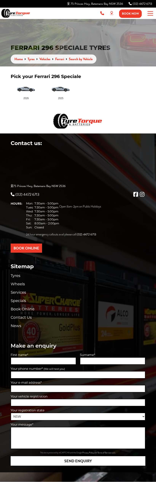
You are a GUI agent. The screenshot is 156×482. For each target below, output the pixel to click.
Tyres (15, 275)
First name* (19, 355)
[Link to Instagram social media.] (142, 194)
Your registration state (28, 410)
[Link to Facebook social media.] (135, 194)
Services (18, 292)
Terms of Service (104, 452)
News (16, 325)
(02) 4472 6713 (142, 4)
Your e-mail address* (26, 382)
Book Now (130, 13)
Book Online (22, 309)
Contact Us (21, 317)
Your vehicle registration (29, 396)
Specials (18, 300)
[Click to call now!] (102, 13)
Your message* (22, 424)
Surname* (87, 355)
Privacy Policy (88, 452)
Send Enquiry (78, 461)
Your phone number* (38, 369)
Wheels (18, 284)
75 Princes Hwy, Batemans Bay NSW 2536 (97, 4)
